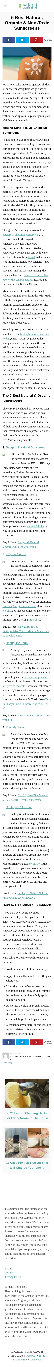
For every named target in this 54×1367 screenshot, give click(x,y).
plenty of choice (35, 526)
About (8, 1268)
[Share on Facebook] (9, 40)
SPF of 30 (35, 619)
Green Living (7, 1063)
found (31, 257)
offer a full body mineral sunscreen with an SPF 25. (27, 704)
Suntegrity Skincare (19, 807)
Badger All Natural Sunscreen (25, 447)
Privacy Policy (13, 1277)
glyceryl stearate (16, 686)
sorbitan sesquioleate (36, 677)
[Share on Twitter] (22, 40)
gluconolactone (27, 606)
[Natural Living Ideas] (28, 5)
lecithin (7, 610)
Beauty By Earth (17, 643)
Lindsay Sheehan (18, 1054)
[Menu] (5, 6)
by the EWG (35, 863)
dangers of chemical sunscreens (20, 234)
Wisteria (30, 1355)
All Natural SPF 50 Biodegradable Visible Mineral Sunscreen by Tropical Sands (26, 631)
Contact (9, 1272)
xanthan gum (10, 606)
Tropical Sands (16, 554)
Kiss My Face (15, 727)
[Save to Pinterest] (36, 40)
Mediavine (35, 1359)
